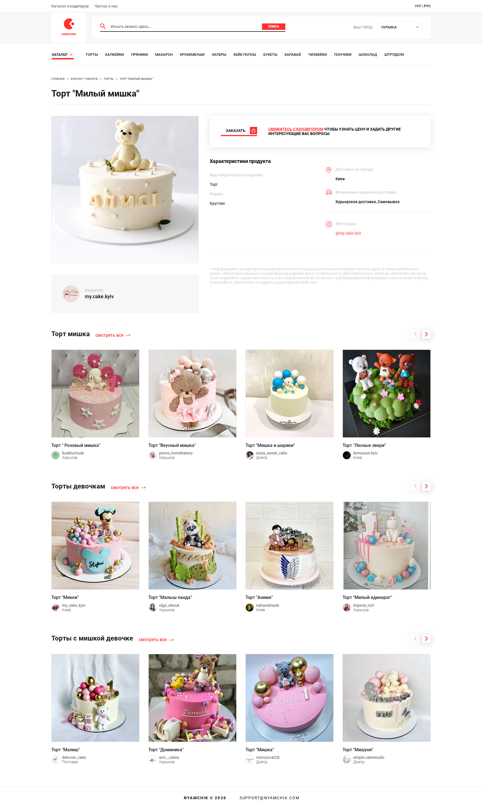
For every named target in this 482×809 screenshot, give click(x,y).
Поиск (273, 26)
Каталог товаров (84, 78)
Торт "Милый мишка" (136, 78)
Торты (92, 54)
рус (427, 6)
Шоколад (368, 54)
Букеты (270, 54)
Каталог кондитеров (70, 6)
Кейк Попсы (244, 54)
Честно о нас (106, 6)
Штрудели (394, 54)
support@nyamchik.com (269, 798)
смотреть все (109, 335)
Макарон (164, 54)
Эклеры (219, 54)
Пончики (342, 54)
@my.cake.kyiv (348, 233)
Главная (58, 78)
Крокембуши (192, 54)
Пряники (139, 54)
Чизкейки (317, 54)
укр (418, 6)
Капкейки (114, 54)
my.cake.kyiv (99, 296)
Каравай (293, 54)
